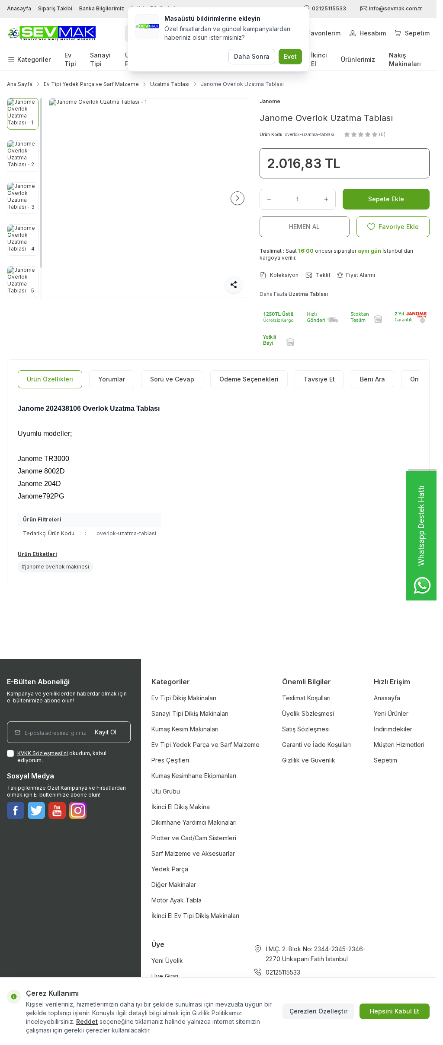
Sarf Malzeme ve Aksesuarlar (193, 853)
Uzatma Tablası (169, 84)
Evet (290, 56)
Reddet (87, 1021)
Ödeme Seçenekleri (249, 379)
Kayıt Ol (105, 732)
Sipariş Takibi (55, 8)
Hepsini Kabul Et (394, 1011)
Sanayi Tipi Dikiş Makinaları (189, 713)
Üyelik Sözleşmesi (308, 713)
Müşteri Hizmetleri (399, 744)
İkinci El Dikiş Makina (180, 806)
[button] (60, 198)
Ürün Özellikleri (50, 379)
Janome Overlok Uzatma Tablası (242, 84)
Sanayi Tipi (100, 59)
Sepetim (385, 760)
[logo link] (51, 33)
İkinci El (319, 59)
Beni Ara (372, 379)
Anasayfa (19, 8)
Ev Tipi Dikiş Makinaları (183, 698)
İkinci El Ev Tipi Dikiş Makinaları (195, 915)
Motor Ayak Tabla (176, 900)
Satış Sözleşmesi (306, 729)
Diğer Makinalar (173, 884)
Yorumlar (111, 379)
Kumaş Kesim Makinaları (184, 729)
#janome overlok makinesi (55, 566)
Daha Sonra (252, 56)
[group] (149, 198)
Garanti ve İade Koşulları (316, 744)
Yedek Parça (169, 869)
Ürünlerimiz (358, 59)
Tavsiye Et (319, 379)
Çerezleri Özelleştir (318, 1011)
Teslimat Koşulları (306, 698)
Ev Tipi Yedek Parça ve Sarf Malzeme (91, 84)
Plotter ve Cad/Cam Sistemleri (193, 838)
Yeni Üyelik (167, 960)
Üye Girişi (164, 976)
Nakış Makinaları (405, 59)
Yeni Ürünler (391, 713)
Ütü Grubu (165, 791)
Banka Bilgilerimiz (101, 8)
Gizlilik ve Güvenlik (308, 760)
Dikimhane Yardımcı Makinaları (194, 822)
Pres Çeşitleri (170, 760)
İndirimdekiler (393, 729)
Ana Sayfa (19, 84)
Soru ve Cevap (172, 379)
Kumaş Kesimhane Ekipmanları (193, 775)
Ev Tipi (70, 59)
